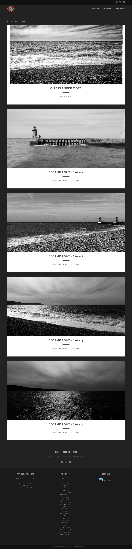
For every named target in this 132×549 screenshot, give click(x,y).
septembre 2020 (65, 481)
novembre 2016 (65, 492)
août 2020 (65, 483)
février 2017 (65, 490)
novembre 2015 (65, 504)
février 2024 (65, 478)
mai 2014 (65, 522)
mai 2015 (65, 509)
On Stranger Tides (66, 88)
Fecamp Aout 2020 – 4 (66, 424)
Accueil (49, 456)
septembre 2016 (65, 495)
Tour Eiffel (25, 481)
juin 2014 (65, 520)
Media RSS (107, 480)
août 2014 (65, 516)
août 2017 (65, 488)
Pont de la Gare (25, 483)
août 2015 (65, 506)
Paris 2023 (25, 485)
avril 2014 (65, 525)
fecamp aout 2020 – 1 (66, 172)
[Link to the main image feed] (101, 480)
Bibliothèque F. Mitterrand (25, 478)
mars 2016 (65, 499)
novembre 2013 (65, 532)
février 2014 (65, 527)
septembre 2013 (65, 534)
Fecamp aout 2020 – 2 (66, 256)
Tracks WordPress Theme (57, 547)
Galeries (95, 8)
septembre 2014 (65, 513)
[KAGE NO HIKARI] (11, 12)
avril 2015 (65, 511)
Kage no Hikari (66, 452)
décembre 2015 (65, 502)
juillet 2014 (65, 518)
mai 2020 (65, 485)
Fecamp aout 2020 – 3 (66, 340)
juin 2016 (65, 497)
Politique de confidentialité (113, 8)
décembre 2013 (65, 529)
